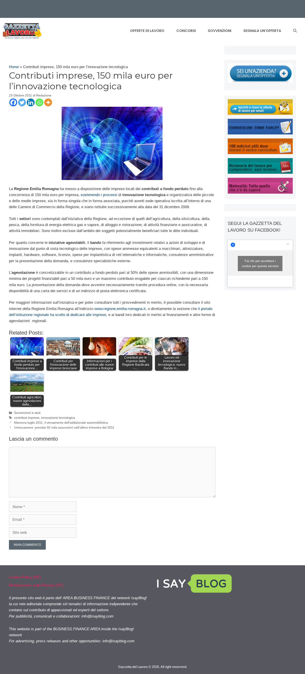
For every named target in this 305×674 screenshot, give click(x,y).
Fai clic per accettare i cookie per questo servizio (260, 263)
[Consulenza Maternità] (260, 192)
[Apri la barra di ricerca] (295, 30)
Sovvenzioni (219, 30)
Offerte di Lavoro (147, 30)
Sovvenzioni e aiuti (27, 412)
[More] (48, 102)
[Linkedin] (31, 102)
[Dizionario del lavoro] (260, 172)
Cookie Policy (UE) (25, 577)
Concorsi (186, 30)
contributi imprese (26, 417)
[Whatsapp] (39, 102)
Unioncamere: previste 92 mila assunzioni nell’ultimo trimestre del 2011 (64, 427)
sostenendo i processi (98, 195)
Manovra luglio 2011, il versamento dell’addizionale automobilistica (61, 422)
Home (14, 67)
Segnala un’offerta (262, 30)
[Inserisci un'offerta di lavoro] (260, 82)
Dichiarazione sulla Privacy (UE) (36, 585)
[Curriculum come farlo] (260, 133)
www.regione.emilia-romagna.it (120, 309)
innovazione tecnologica (58, 417)
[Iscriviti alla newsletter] (260, 113)
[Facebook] (13, 102)
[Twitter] (22, 102)
